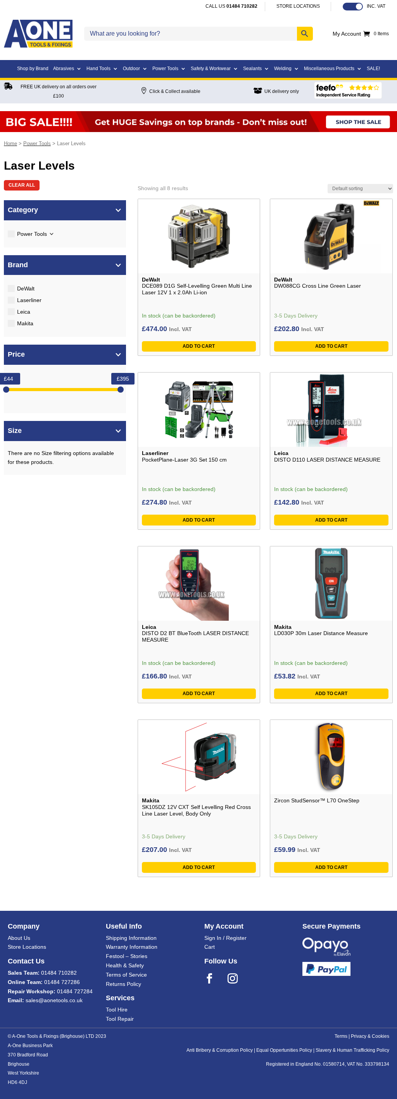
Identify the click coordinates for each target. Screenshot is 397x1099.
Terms (341, 1036)
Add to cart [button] (199, 346)
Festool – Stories (126, 956)
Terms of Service (126, 975)
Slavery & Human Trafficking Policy (352, 1050)
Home (10, 143)
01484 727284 (75, 991)
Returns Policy (123, 984)
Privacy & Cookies (370, 1036)
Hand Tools (98, 68)
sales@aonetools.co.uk (54, 1000)
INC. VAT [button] (376, 6)
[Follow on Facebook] (214, 978)
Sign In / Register (225, 938)
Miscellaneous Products (329, 68)
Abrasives (63, 68)
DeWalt (26, 288)
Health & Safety (125, 965)
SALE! (373, 68)
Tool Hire (117, 1009)
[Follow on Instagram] (238, 978)
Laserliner (29, 300)
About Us (19, 938)
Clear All (22, 185)
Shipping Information (131, 938)
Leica (23, 312)
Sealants (252, 68)
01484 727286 (62, 982)
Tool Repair (120, 1019)
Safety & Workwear (211, 68)
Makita (25, 323)
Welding (283, 68)
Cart (209, 947)
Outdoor (131, 68)
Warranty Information (131, 947)
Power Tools (165, 68)
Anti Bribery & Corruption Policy (219, 1050)
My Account (347, 34)
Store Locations (27, 947)
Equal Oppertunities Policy (284, 1050)
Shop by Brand (32, 68)
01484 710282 (59, 973)
